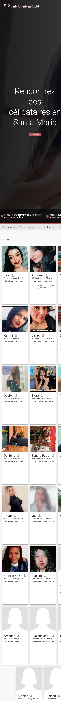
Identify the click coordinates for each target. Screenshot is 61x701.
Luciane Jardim (41, 636)
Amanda (9, 636)
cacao (36, 335)
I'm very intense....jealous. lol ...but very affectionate (43, 286)
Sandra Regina (41, 455)
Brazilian (51, 227)
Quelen (8, 395)
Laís (7, 275)
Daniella (9, 455)
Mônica (23, 696)
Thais (8, 515)
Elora (35, 395)
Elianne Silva (12, 576)
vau (34, 515)
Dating (39, 227)
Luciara (37, 576)
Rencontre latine (10, 227)
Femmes (27, 227)
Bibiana (51, 696)
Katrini (8, 335)
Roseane (38, 275)
